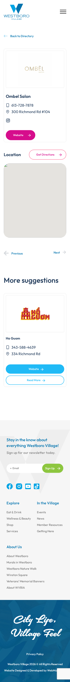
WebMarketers (56, 670)
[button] (63, 12)
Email (16, 468)
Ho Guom (13, 338)
